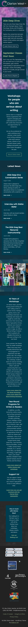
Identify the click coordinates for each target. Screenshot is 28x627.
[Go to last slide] (1, 274)
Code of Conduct (8, 614)
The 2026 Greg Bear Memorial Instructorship (14, 230)
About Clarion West (14, 154)
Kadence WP (15, 622)
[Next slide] (27, 274)
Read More (7, 195)
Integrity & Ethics (20, 614)
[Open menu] (25, 3)
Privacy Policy (14, 617)
